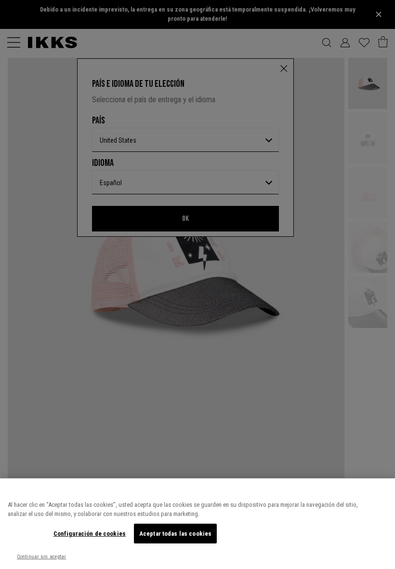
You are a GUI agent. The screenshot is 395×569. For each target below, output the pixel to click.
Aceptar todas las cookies (175, 533)
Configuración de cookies (89, 533)
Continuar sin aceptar (41, 557)
